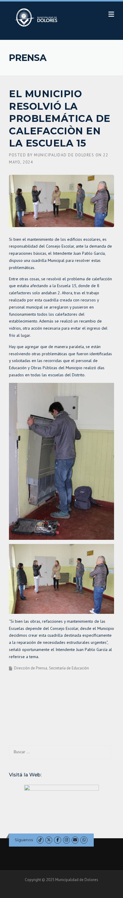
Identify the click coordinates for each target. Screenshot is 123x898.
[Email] (75, 839)
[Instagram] (66, 839)
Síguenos (24, 839)
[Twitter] (48, 839)
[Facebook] (57, 839)
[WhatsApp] (83, 839)
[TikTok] (40, 839)
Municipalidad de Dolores (64, 155)
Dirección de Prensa (30, 668)
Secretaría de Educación (69, 668)
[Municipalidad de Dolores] (37, 17)
